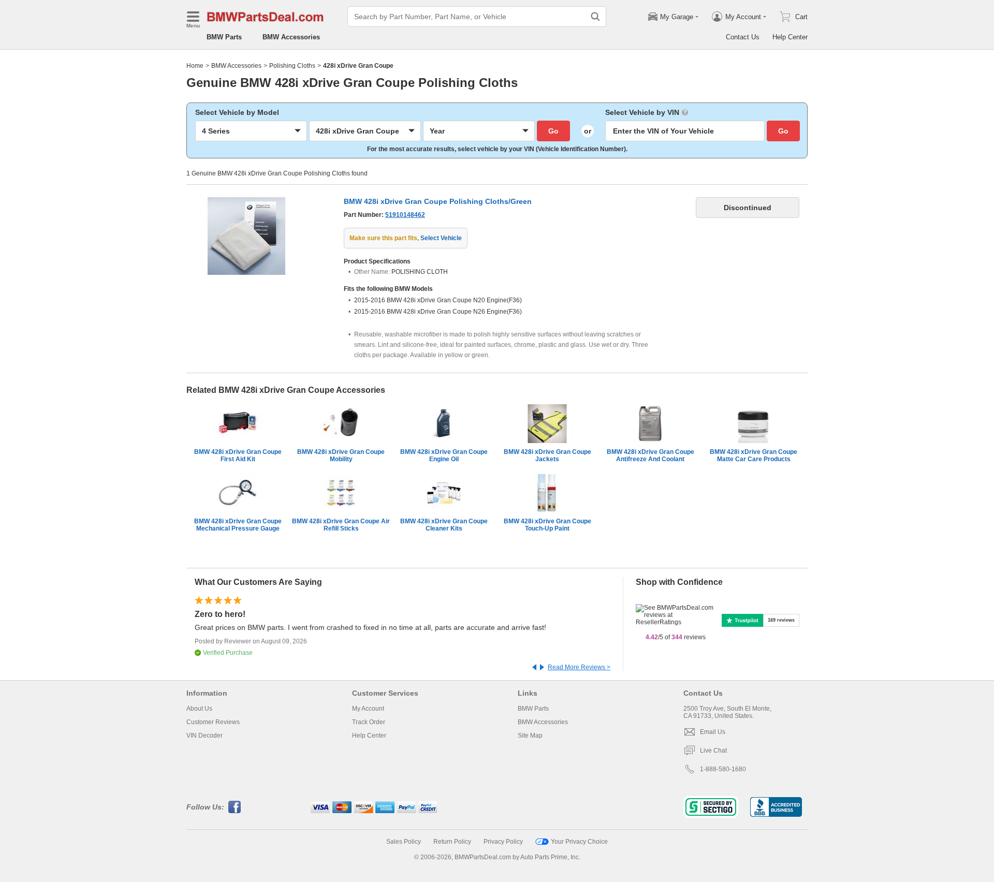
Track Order (368, 722)
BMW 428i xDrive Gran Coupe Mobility (341, 455)
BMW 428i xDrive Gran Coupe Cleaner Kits (444, 525)
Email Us (712, 732)
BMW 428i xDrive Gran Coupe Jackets (547, 455)
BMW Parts (224, 37)
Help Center (790, 37)
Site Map (530, 735)
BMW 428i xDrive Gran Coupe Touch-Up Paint (547, 525)
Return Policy (452, 841)
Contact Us (742, 37)
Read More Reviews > (579, 667)
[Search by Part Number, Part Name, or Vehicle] (595, 16)
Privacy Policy (503, 841)
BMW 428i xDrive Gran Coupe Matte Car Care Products (753, 455)
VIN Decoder (204, 735)
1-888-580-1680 (723, 769)
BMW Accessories (291, 37)
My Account (368, 708)
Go (553, 131)
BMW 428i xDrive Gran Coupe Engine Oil (444, 455)
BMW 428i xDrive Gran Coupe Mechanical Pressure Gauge (238, 525)
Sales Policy (403, 841)
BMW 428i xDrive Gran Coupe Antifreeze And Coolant (650, 455)
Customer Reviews (213, 722)
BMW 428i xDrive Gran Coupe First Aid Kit (238, 455)
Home (194, 65)
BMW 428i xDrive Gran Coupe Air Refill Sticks (341, 525)
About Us (199, 708)
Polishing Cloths (292, 65)
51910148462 (405, 214)
